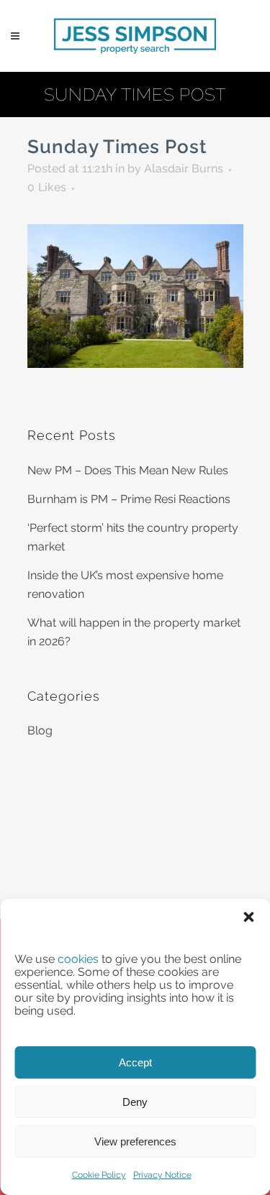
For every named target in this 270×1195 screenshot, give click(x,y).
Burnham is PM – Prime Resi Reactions (128, 499)
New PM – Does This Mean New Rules (127, 470)
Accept (135, 1062)
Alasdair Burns (183, 168)
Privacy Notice (162, 1175)
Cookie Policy (99, 1175)
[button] (248, 917)
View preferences (135, 1141)
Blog (40, 730)
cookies (78, 959)
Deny (135, 1102)
